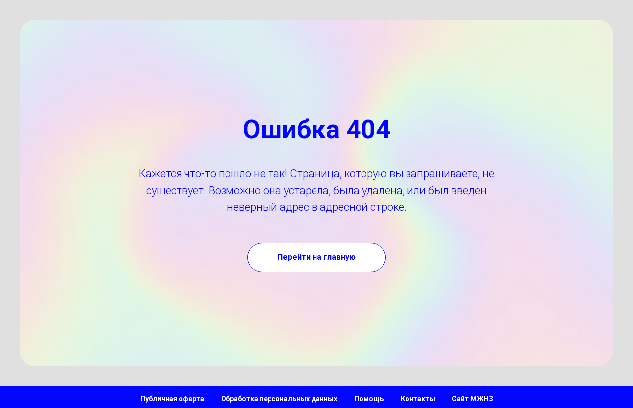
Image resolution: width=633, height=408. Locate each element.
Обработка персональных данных (279, 399)
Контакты (418, 399)
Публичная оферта (172, 399)
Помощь (369, 399)
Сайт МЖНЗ (472, 399)
